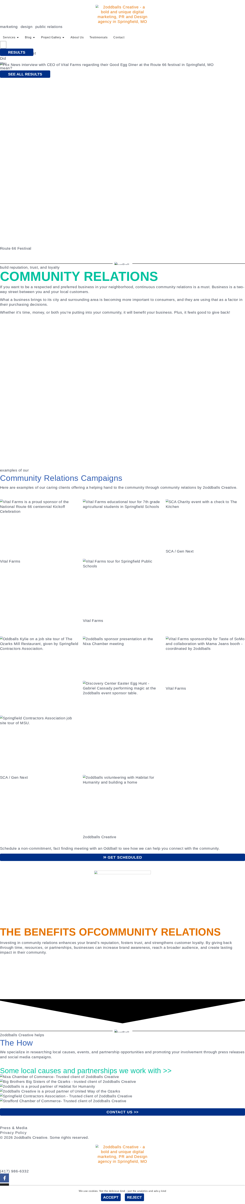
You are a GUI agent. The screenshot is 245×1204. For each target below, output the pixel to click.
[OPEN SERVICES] (17, 37)
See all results (25, 74)
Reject (134, 1197)
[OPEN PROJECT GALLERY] (63, 37)
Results (16, 52)
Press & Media (13, 1128)
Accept (111, 1197)
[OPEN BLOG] (33, 37)
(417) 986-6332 (14, 1171)
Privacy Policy (13, 1133)
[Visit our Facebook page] (4, 1178)
